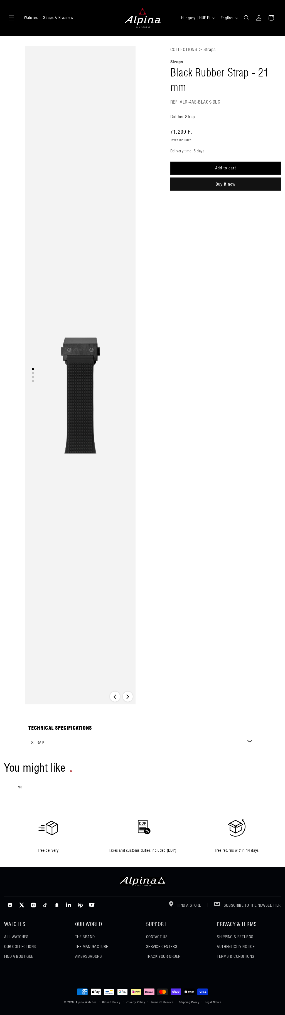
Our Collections (20, 946)
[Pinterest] (80, 905)
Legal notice (213, 1002)
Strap (37, 742)
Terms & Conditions (235, 956)
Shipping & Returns (235, 937)
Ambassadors (88, 956)
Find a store (189, 905)
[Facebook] (10, 905)
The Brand (85, 937)
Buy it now (225, 184)
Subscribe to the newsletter (252, 905)
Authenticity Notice (236, 946)
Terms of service (162, 1002)
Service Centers (162, 946)
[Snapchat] (57, 905)
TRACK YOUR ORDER (163, 956)
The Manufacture (91, 946)
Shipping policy (189, 1002)
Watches (31, 17)
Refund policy (111, 1002)
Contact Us (157, 937)
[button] (12, 18)
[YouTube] (92, 905)
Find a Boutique (18, 956)
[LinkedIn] (68, 905)
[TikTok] (45, 905)
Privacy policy (135, 1002)
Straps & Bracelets (58, 17)
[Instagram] (33, 905)
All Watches (16, 937)
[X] (22, 905)
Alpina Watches (86, 1002)
